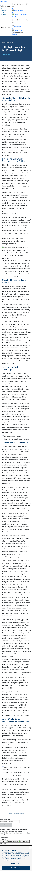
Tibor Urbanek (6, 54)
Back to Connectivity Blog (16, 813)
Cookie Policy (15, 860)
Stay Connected (5, 819)
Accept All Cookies (16, 868)
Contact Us (15, 16)
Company (3, 14)
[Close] (30, 847)
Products (2, 8)
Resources (3, 12)
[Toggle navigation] (18, 32)
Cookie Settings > (16, 863)
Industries (3, 10)
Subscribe (6, 825)
